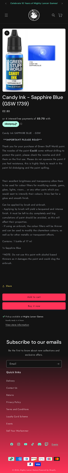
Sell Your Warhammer (17, 430)
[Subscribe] (58, 364)
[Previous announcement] (5, 3)
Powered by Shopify (47, 470)
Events (9, 423)
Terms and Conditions (17, 409)
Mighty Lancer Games (29, 470)
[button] (6, 15)
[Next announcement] (62, 3)
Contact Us (11, 387)
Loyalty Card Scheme (17, 416)
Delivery (10, 380)
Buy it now (34, 306)
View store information (17, 324)
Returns (10, 395)
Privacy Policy (13, 402)
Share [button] (9, 286)
